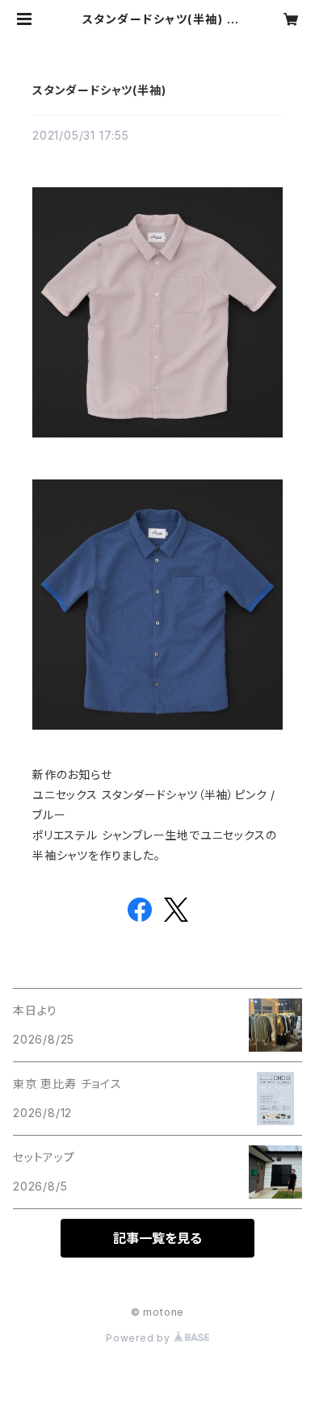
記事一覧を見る (157, 1238)
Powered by (140, 1338)
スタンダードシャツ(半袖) (99, 90)
